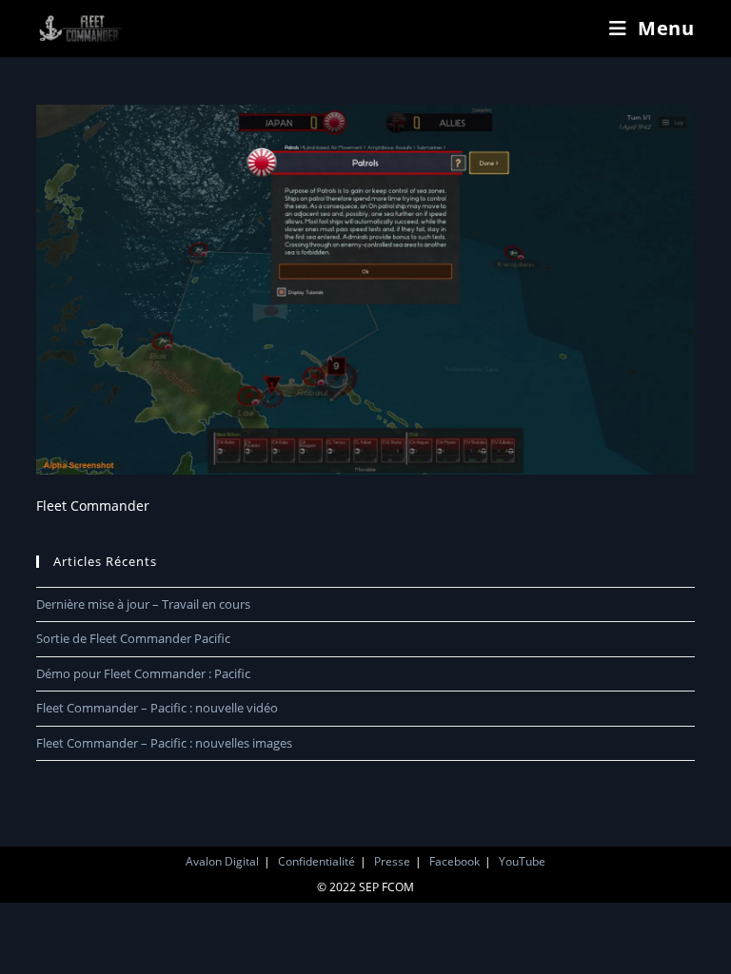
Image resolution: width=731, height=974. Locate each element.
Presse (392, 861)
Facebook (454, 861)
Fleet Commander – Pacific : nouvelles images (164, 742)
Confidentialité (316, 861)
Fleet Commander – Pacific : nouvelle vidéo (157, 707)
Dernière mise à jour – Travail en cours (143, 604)
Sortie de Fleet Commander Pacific (133, 638)
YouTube (522, 861)
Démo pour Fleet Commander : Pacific (143, 673)
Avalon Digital (222, 861)
